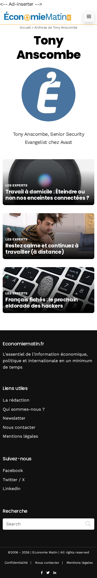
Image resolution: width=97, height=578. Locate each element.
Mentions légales (20, 436)
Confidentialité (16, 563)
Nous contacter (19, 427)
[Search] (88, 523)
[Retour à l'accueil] (38, 16)
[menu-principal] (89, 16)
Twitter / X (14, 479)
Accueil (25, 27)
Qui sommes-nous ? (24, 409)
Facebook (13, 470)
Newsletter (14, 418)
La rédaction (16, 400)
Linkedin (11, 488)
